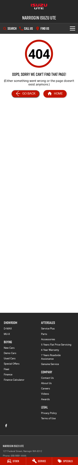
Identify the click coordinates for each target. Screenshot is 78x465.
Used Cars (10, 358)
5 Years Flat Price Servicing (56, 344)
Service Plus (48, 328)
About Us (46, 383)
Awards (45, 399)
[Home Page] (39, 6)
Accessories (48, 339)
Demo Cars (10, 353)
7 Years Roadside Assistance (51, 357)
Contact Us (47, 378)
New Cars (9, 347)
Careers (45, 388)
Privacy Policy (49, 413)
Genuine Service (50, 364)
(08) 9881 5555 (18, 455)
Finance (8, 374)
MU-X (7, 334)
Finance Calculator (14, 379)
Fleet (6, 369)
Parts (44, 334)
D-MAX (8, 328)
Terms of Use (48, 418)
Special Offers (12, 363)
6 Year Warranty (50, 350)
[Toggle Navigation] (72, 28)
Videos (45, 393)
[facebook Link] (6, 425)
